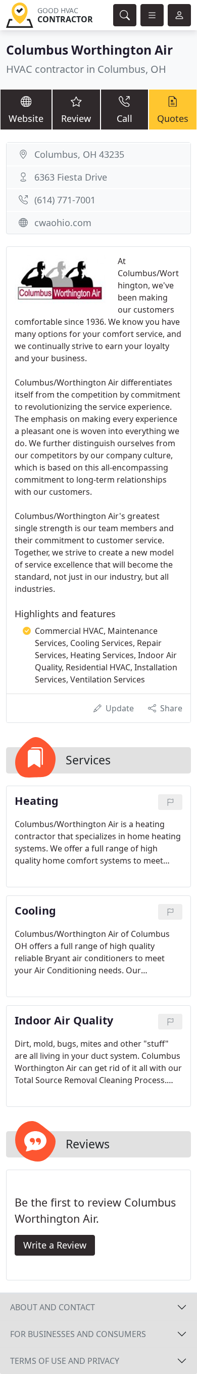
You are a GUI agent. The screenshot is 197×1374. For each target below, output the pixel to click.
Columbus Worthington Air (89, 49)
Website (26, 118)
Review (76, 118)
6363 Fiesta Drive (70, 177)
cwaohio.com (62, 223)
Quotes (172, 118)
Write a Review (54, 1245)
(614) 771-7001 (64, 200)
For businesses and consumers (78, 1334)
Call (124, 118)
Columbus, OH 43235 (79, 154)
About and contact (52, 1307)
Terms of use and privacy (64, 1360)
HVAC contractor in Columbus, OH (86, 69)
